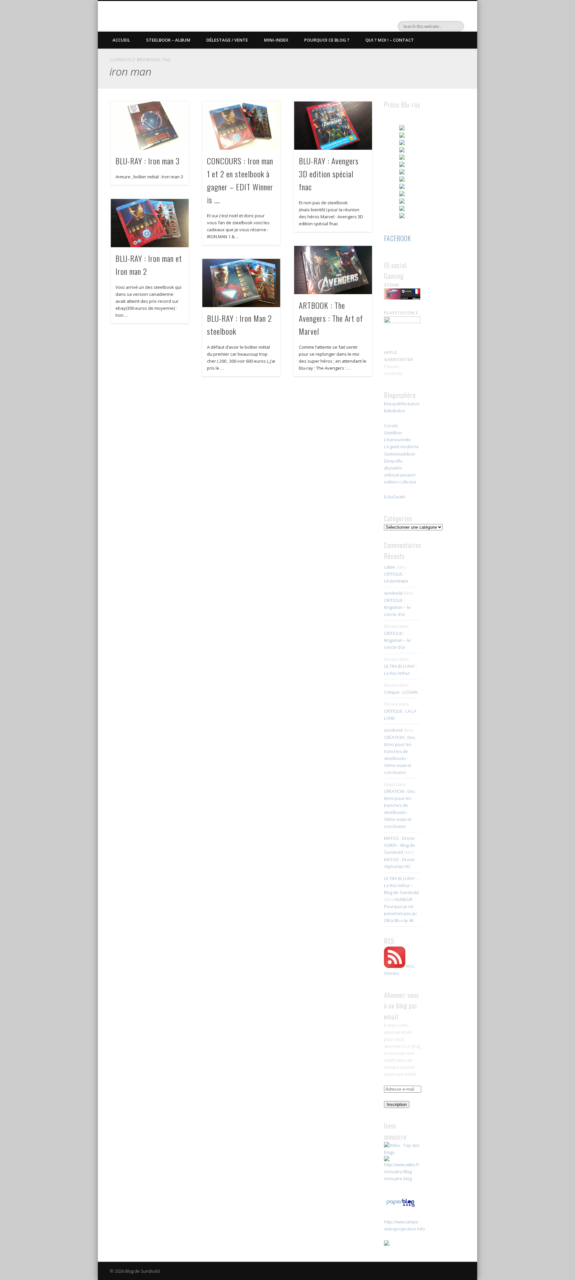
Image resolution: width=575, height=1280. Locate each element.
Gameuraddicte (399, 454)
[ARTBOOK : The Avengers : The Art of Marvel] (333, 270)
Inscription (397, 1104)
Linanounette (397, 440)
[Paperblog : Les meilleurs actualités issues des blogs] (400, 1206)
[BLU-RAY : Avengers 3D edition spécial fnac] (333, 125)
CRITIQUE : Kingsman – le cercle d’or (397, 607)
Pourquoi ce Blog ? (326, 40)
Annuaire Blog (398, 1172)
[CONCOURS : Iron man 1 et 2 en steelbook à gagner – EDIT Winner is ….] (241, 125)
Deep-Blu (393, 461)
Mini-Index (276, 40)
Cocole (391, 426)
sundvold (393, 593)
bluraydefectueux (401, 404)
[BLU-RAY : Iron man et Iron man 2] (150, 223)
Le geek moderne (401, 447)
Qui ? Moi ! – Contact (389, 40)
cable (389, 567)
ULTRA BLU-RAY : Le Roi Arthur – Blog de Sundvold (401, 885)
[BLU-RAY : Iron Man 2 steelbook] (241, 283)
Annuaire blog (398, 1179)
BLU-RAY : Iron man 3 (147, 161)
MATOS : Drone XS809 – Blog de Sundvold (399, 845)
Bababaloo (394, 411)
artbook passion (400, 475)
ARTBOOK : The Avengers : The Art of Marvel (331, 318)
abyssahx (393, 468)
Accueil (121, 40)
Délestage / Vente (227, 40)
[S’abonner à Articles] (394, 966)
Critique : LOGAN (401, 692)
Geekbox (393, 433)
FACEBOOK (397, 238)
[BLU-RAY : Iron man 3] (150, 125)
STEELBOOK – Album (168, 40)
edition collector (400, 482)
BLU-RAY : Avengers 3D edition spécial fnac (329, 174)
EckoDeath (394, 497)
